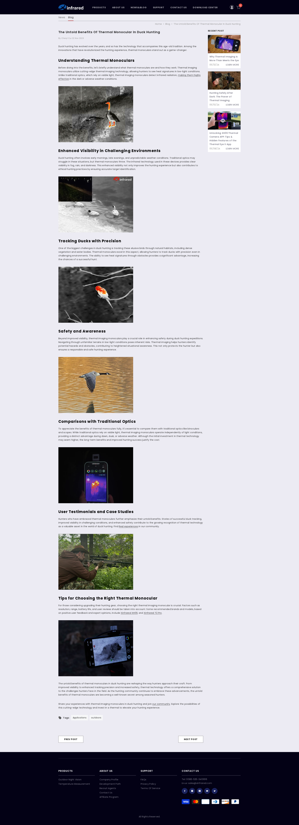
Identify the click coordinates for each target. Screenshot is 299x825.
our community (161, 703)
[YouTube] (207, 791)
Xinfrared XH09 (129, 612)
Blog (71, 17)
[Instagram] (192, 791)
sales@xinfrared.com (200, 783)
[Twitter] (215, 791)
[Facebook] (185, 791)
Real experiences (128, 526)
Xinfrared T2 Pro (153, 612)
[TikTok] (200, 791)
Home (158, 24)
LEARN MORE (232, 64)
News (61, 17)
